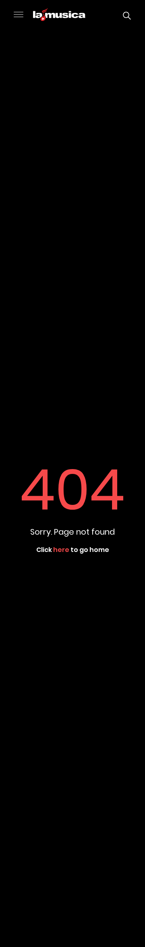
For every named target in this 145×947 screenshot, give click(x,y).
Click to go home (72, 549)
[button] (18, 15)
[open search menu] (125, 16)
